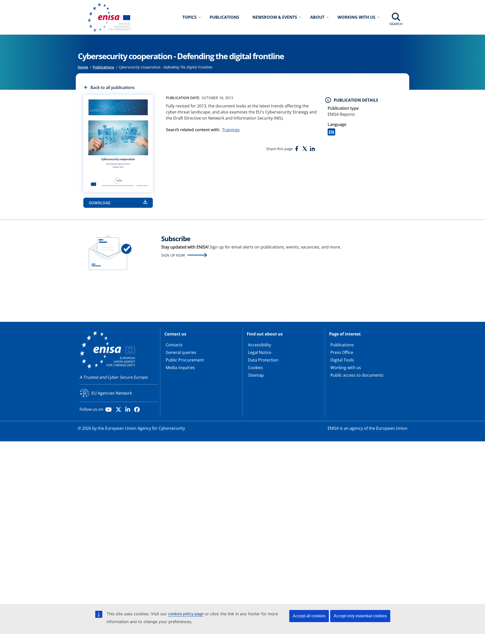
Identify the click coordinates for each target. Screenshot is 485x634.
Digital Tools (342, 360)
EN (331, 132)
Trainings (231, 129)
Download (99, 203)
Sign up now (173, 255)
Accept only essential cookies (360, 616)
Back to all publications (112, 87)
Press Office (341, 352)
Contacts (174, 345)
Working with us (345, 367)
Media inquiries (180, 367)
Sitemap (256, 375)
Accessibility (259, 345)
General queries (181, 352)
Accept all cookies (309, 616)
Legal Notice (259, 352)
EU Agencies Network (111, 393)
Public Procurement (185, 360)
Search (396, 23)
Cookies (255, 367)
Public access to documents (356, 375)
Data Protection (263, 360)
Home (83, 67)
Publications (224, 17)
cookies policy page (186, 614)
